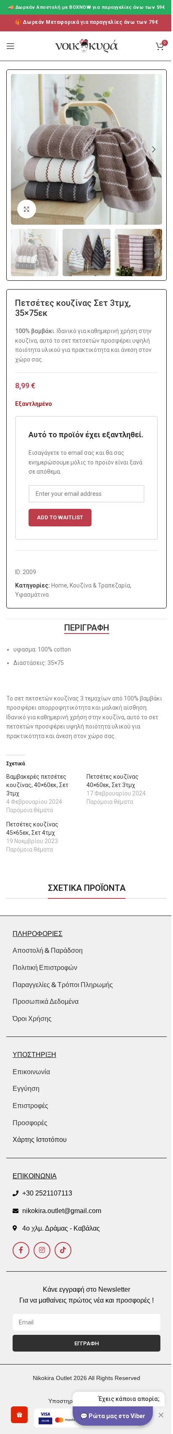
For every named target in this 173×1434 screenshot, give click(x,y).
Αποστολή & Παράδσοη (48, 950)
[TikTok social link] (63, 1250)
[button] (19, 149)
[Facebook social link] (21, 1250)
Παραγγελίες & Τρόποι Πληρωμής (63, 984)
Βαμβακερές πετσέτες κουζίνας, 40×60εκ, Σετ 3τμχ (37, 785)
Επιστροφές (30, 1105)
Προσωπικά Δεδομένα (46, 1001)
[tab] (86, 627)
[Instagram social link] (42, 1250)
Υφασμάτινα (32, 594)
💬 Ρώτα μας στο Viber (112, 1416)
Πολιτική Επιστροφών (45, 967)
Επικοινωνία (31, 1071)
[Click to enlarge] (26, 209)
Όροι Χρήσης (32, 1018)
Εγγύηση (26, 1088)
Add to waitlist (60, 517)
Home (59, 585)
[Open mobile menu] (10, 46)
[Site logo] (86, 45)
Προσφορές (30, 1122)
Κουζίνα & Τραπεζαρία (100, 585)
